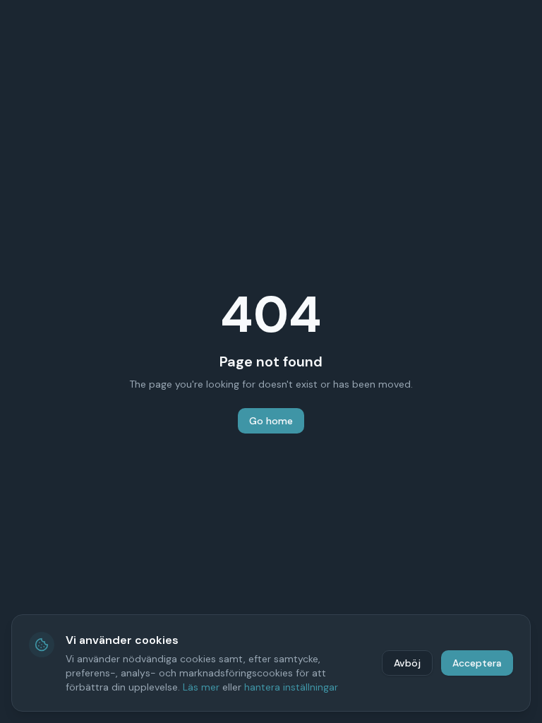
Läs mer (201, 687)
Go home (271, 420)
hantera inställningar (291, 687)
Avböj (407, 663)
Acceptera (477, 663)
